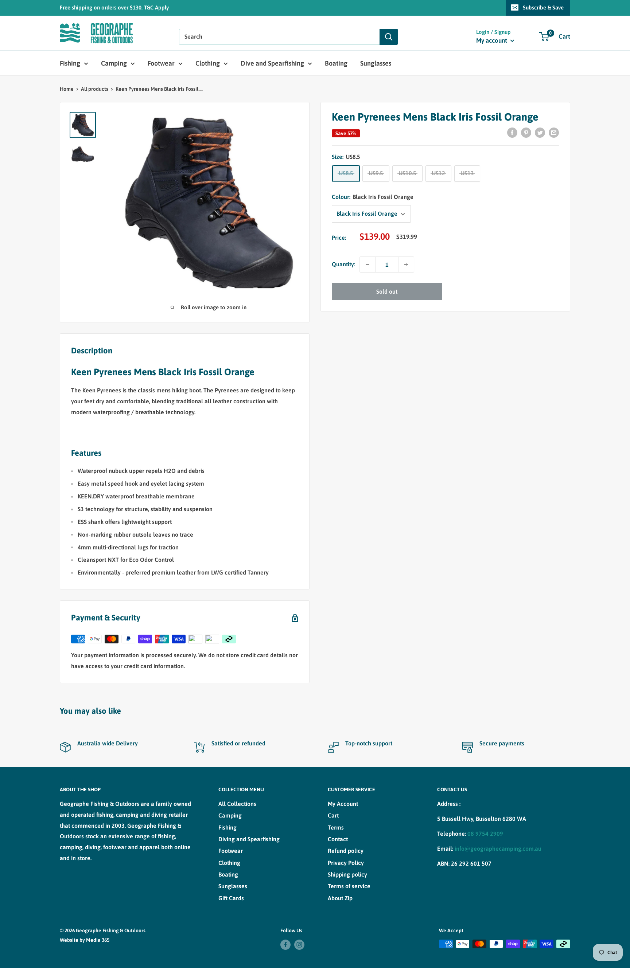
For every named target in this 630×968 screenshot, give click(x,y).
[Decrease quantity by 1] (367, 264)
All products (94, 89)
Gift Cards (231, 898)
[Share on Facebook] (512, 132)
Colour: (372, 197)
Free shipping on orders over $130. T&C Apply (114, 7)
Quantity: (343, 264)
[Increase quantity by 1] (406, 264)
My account (492, 40)
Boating (336, 63)
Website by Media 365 (84, 940)
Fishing (70, 63)
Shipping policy (347, 874)
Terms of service (349, 886)
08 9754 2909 (485, 833)
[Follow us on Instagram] (299, 945)
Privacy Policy (346, 862)
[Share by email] (554, 132)
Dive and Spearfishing (272, 63)
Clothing (207, 63)
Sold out (386, 291)
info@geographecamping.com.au (498, 848)
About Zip (340, 898)
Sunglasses (375, 63)
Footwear (161, 63)
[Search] (389, 37)
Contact (338, 839)
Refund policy (345, 850)
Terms (336, 827)
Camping (114, 63)
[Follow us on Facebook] (285, 945)
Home (67, 89)
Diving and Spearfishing (249, 839)
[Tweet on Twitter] (540, 132)
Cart (333, 815)
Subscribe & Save (543, 7)
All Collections (237, 803)
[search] (279, 37)
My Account (343, 803)
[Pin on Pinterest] (526, 132)
